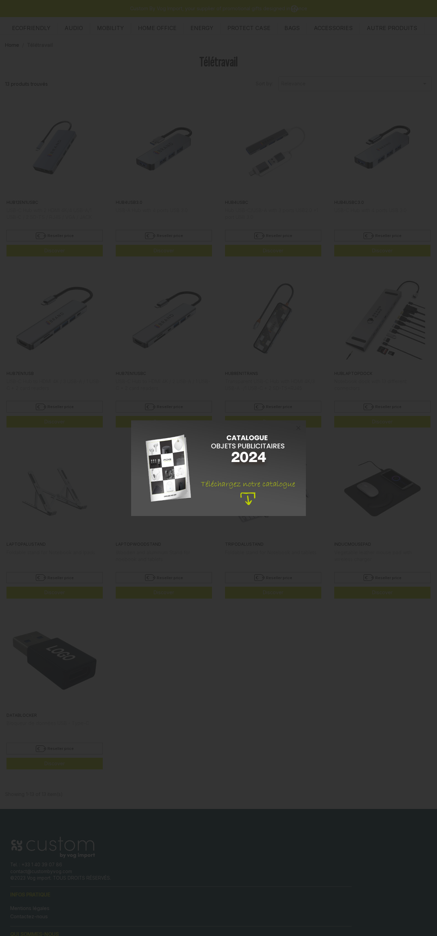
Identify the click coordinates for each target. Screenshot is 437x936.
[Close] (298, 427)
